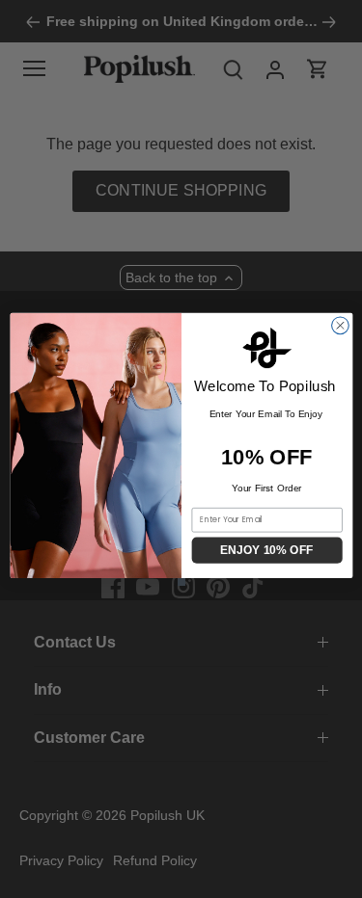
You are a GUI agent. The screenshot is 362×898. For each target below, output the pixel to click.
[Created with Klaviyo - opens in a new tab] (180, 582)
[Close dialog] (339, 324)
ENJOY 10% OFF (267, 550)
